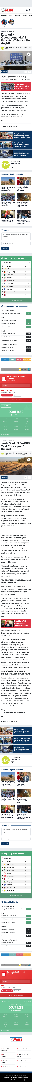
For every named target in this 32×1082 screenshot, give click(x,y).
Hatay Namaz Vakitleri (6, 1055)
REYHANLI (11, 31)
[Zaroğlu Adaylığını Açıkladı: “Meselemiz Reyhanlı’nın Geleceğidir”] (24, 181)
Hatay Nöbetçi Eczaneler (6, 1049)
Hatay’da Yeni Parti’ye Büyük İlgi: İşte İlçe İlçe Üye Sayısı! (8, 204)
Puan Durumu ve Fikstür (6, 1061)
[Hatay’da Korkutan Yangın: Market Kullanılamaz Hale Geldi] (24, 197)
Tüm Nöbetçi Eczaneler (16, 399)
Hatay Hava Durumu (24, 1048)
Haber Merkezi (16, 163)
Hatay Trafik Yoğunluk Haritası (24, 1055)
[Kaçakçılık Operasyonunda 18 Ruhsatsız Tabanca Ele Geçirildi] (16, 60)
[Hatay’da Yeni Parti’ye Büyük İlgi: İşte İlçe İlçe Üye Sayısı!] (8, 197)
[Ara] (27, 10)
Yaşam (24, 15)
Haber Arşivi (22, 1066)
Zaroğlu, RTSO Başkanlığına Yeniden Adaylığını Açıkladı (7, 220)
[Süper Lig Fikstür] (30, 306)
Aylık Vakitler (6, 434)
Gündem (4, 15)
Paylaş (5, 71)
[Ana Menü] (29, 10)
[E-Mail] (12, 167)
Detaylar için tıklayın (16, 300)
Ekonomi (17, 15)
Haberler (3, 31)
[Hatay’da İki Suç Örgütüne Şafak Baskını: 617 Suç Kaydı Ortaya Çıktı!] (24, 213)
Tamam (22, 1079)
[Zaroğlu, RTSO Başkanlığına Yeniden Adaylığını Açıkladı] (8, 213)
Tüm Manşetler (23, 1060)
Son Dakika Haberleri (8, 1066)
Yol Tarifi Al (17, 395)
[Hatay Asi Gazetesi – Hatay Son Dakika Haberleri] (7, 10)
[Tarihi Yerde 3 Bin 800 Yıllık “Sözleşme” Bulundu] (16, 466)
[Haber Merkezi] (5, 164)
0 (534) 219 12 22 (8, 395)
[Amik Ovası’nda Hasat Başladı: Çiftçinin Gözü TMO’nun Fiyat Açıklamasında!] (8, 181)
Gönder (5, 248)
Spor (11, 15)
